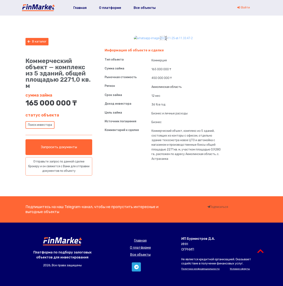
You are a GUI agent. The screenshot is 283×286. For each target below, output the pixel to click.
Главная (140, 240)
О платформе (140, 248)
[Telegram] (136, 266)
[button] (36, 41)
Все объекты (140, 255)
